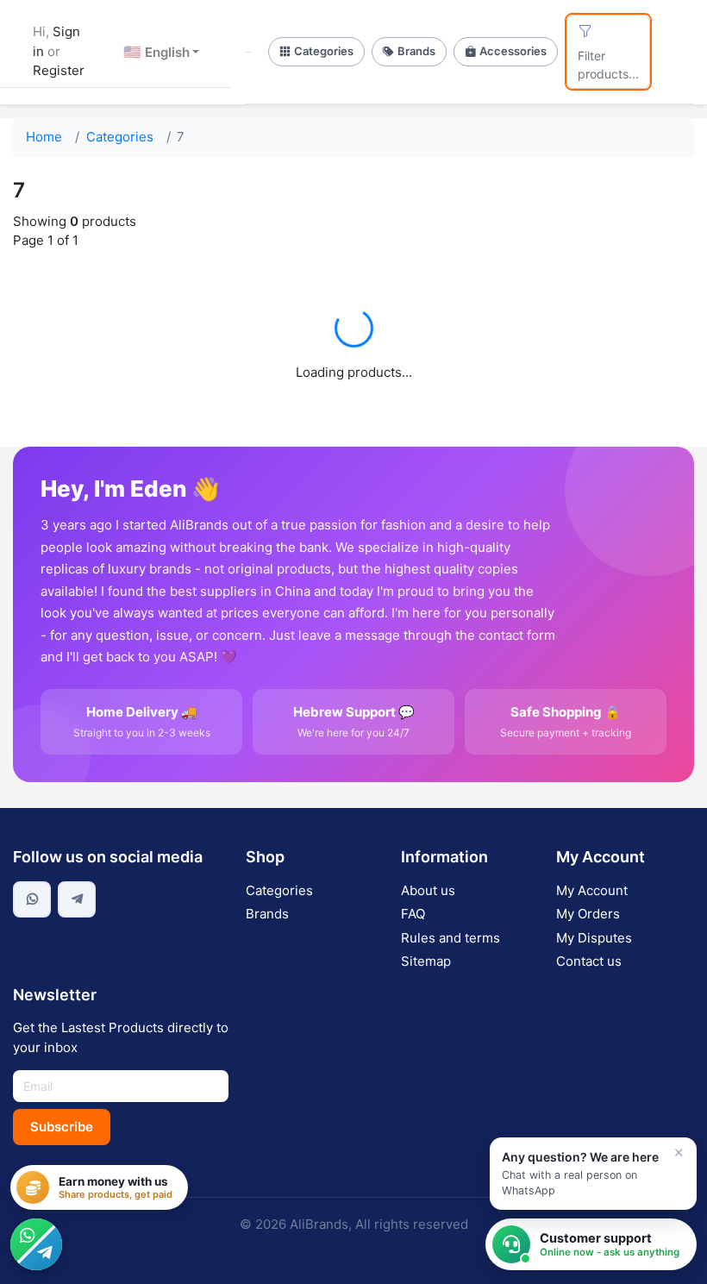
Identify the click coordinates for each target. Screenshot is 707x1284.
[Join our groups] (36, 1244)
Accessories (513, 51)
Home (44, 136)
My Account (592, 890)
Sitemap (426, 961)
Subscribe (61, 1126)
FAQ (413, 913)
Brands (416, 51)
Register (58, 70)
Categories (324, 51)
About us (428, 890)
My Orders (588, 913)
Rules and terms (450, 938)
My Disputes (594, 938)
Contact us (589, 961)
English (156, 51)
